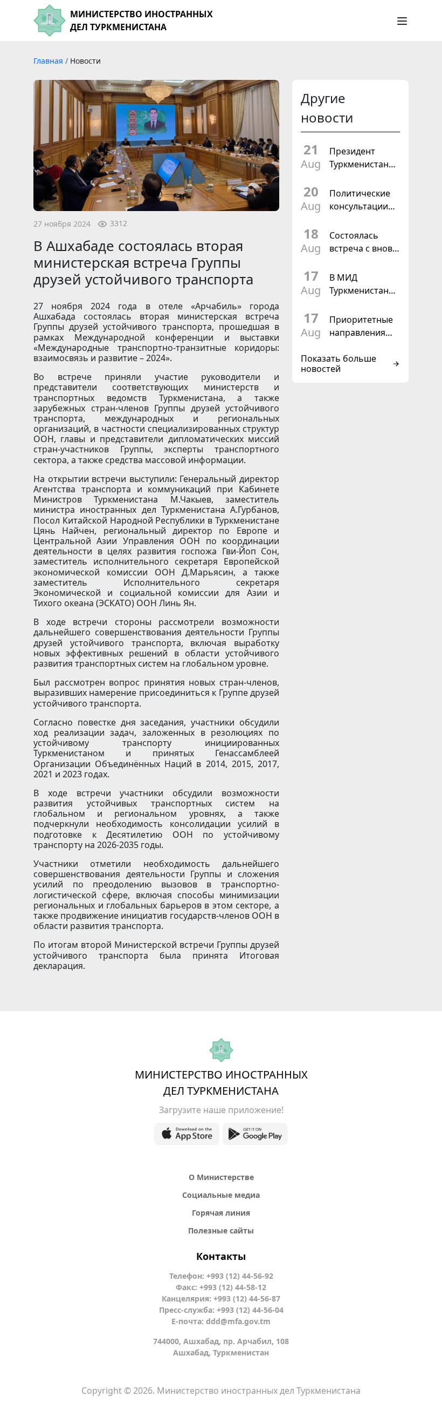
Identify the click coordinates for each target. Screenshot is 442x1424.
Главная (49, 61)
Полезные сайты (221, 1230)
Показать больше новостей (338, 364)
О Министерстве (221, 1177)
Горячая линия (221, 1213)
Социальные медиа (221, 1195)
